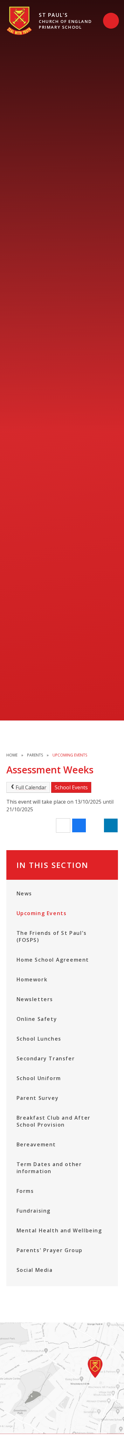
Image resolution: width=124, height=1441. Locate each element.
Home (11, 755)
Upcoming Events (69, 755)
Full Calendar (31, 787)
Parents (35, 755)
